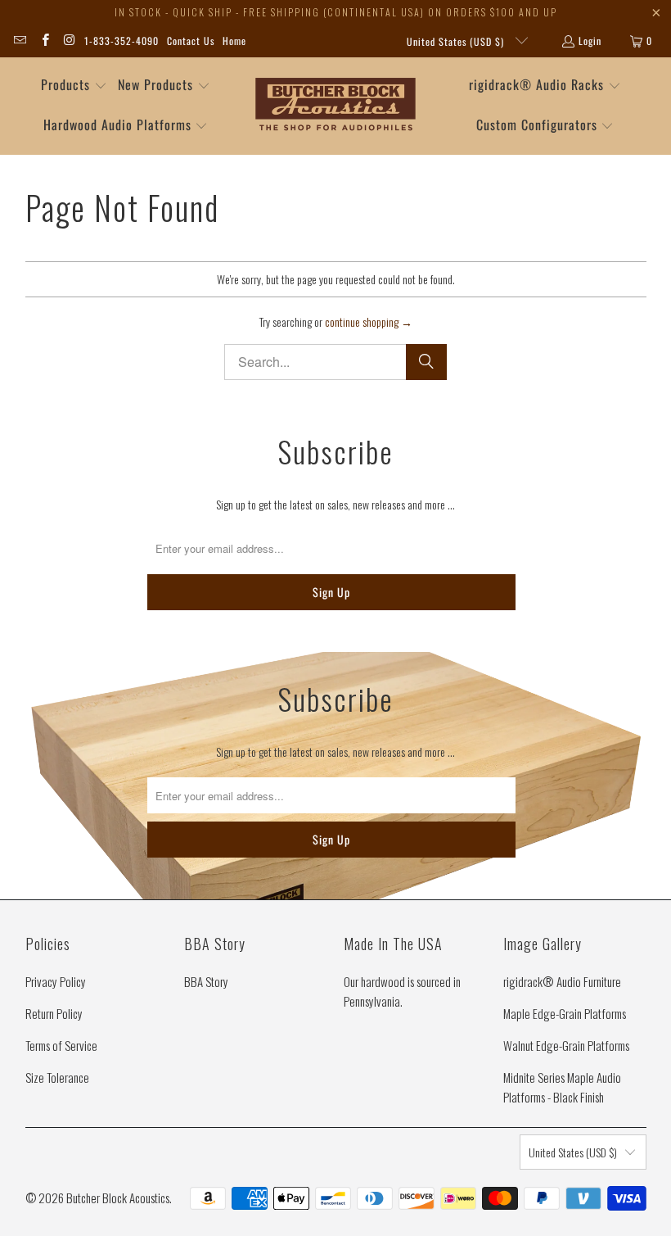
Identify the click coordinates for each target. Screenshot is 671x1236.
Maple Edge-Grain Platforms (564, 1013)
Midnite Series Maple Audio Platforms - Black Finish (562, 1087)
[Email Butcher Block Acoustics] (19, 41)
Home (234, 41)
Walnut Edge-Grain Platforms (566, 1045)
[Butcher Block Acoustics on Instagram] (69, 41)
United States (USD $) (457, 41)
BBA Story (206, 981)
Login (590, 41)
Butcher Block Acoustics (117, 1197)
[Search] (426, 362)
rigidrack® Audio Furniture (562, 981)
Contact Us (190, 41)
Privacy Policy (55, 981)
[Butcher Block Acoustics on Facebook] (44, 41)
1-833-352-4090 (121, 41)
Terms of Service (61, 1045)
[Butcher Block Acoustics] (336, 106)
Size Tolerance (57, 1077)
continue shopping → (368, 321)
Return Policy (54, 1013)
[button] (74, 86)
